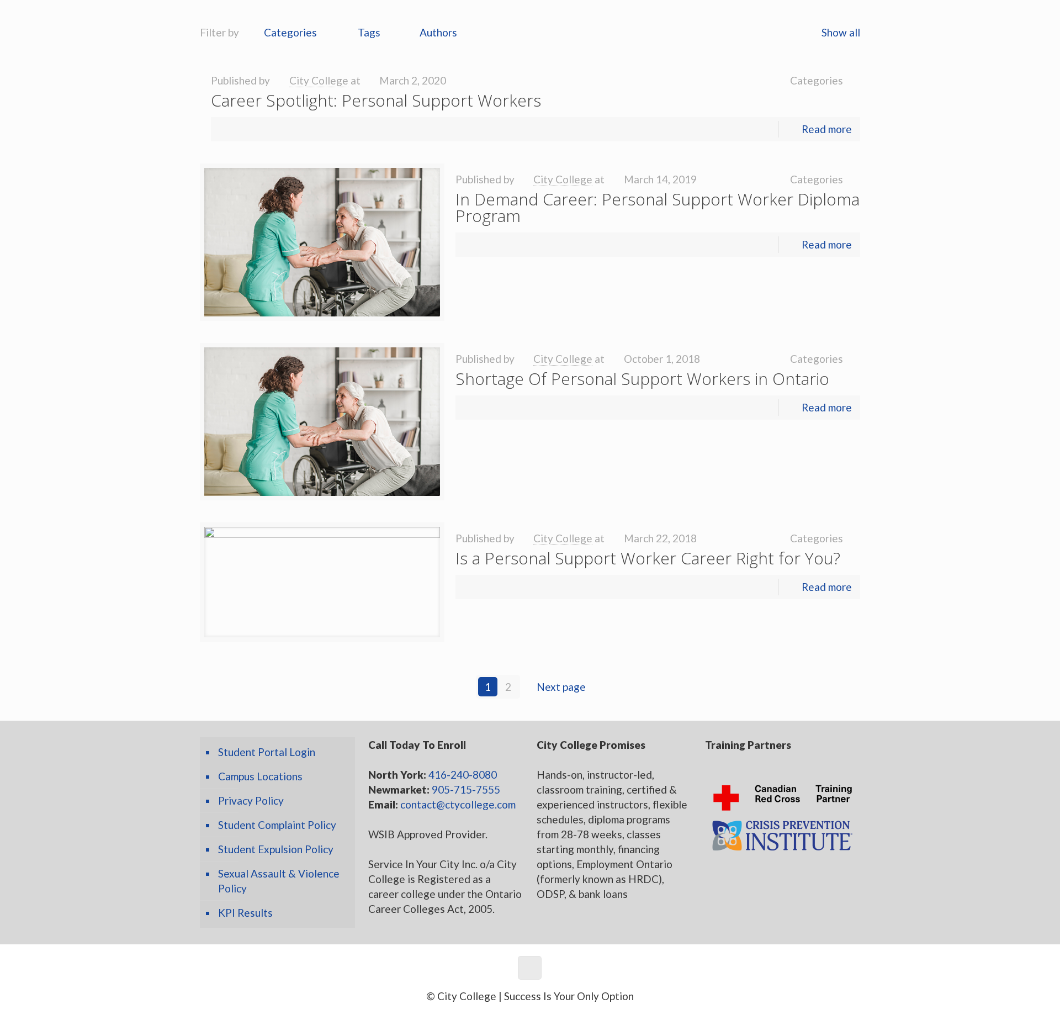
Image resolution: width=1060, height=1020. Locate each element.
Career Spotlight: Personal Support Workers (376, 100)
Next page (561, 686)
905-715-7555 (466, 789)
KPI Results (245, 912)
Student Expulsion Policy (275, 849)
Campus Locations (260, 776)
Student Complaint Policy (277, 824)
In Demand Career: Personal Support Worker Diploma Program (657, 207)
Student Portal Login (266, 752)
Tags (369, 32)
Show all (841, 32)
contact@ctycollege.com (458, 804)
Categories (290, 32)
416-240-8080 (462, 774)
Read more (827, 129)
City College (318, 80)
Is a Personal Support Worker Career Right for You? (647, 558)
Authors (438, 32)
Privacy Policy (251, 800)
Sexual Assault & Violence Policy (279, 881)
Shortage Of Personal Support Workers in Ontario (642, 378)
